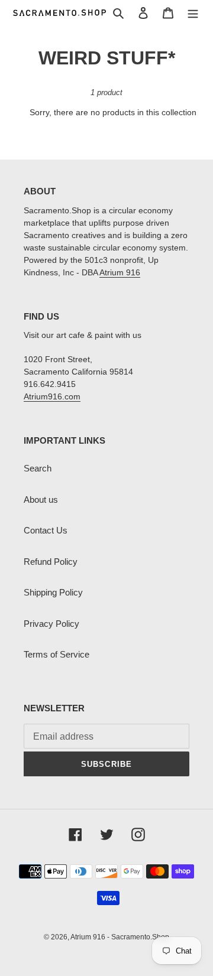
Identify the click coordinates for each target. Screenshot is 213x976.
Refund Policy (51, 562)
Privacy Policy (51, 624)
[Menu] (192, 12)
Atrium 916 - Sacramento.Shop (119, 937)
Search (37, 468)
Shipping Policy (53, 592)
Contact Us (45, 530)
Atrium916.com (52, 396)
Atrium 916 (119, 272)
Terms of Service (56, 654)
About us (41, 499)
